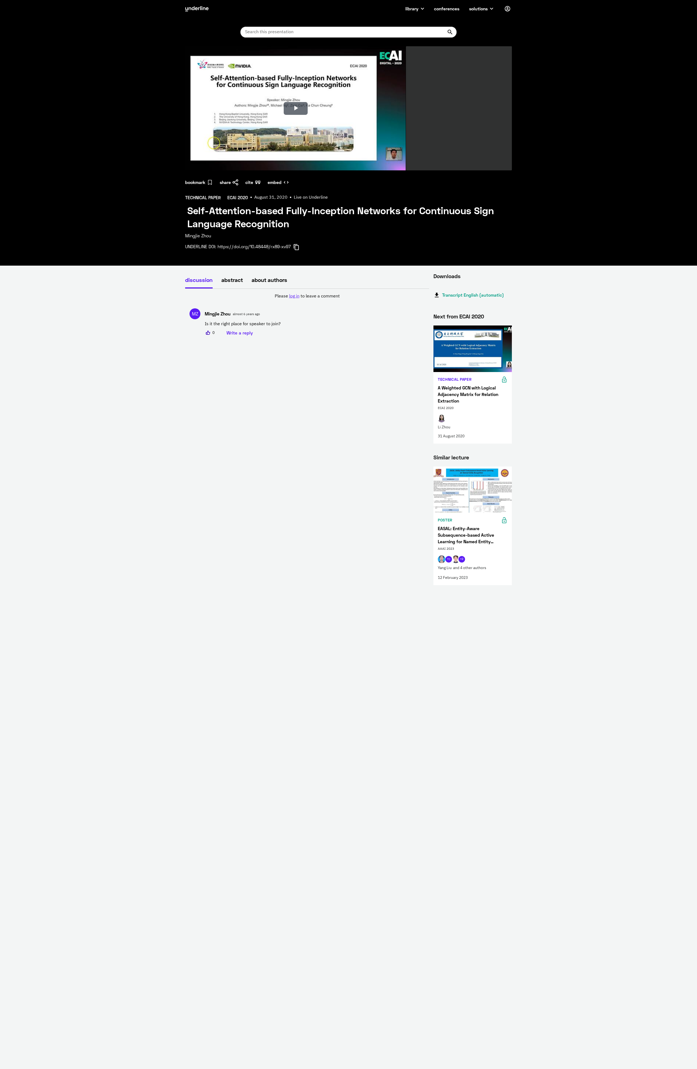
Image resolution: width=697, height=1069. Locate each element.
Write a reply (240, 332)
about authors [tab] (269, 280)
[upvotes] (208, 333)
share (225, 182)
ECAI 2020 (471, 316)
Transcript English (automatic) (473, 294)
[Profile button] (507, 8)
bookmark (195, 182)
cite (249, 182)
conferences (446, 8)
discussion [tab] (199, 280)
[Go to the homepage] (197, 8)
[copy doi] (299, 247)
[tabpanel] (307, 314)
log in (294, 296)
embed (275, 182)
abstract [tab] (232, 280)
